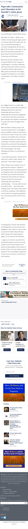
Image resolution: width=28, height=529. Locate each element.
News (13, 324)
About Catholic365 (7, 489)
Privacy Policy (6, 509)
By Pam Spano (13, 434)
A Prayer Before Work (15, 433)
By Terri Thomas (13, 430)
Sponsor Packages (13, 491)
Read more (7, 349)
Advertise (5, 491)
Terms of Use (6, 508)
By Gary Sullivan (13, 417)
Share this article (22, 265)
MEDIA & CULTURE (6, 324)
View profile (16, 16)
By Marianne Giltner (14, 410)
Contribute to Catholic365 (8, 493)
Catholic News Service (13, 15)
